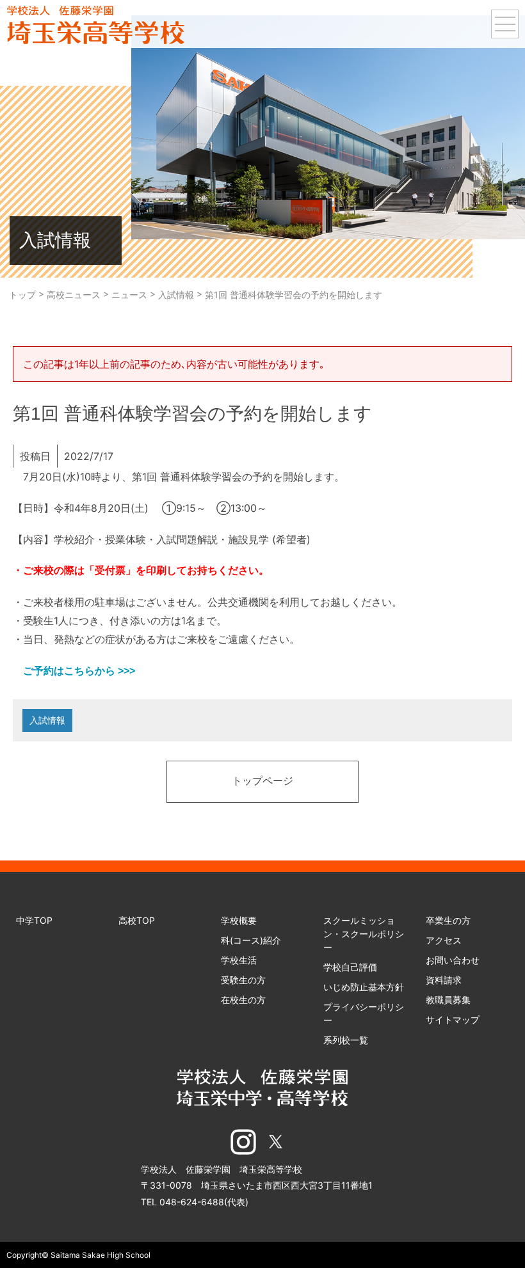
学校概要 (239, 920)
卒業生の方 (448, 920)
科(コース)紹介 (251, 940)
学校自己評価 (350, 967)
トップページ (262, 782)
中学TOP (34, 920)
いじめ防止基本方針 (363, 986)
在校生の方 (243, 999)
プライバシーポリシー (363, 1013)
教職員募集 (448, 999)
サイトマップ (453, 1019)
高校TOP (136, 920)
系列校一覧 (345, 1039)
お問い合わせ (453, 960)
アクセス (444, 940)
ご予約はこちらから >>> (74, 670)
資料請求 (444, 979)
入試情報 (47, 720)
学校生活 (239, 960)
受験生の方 (243, 979)
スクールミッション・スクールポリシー (363, 934)
